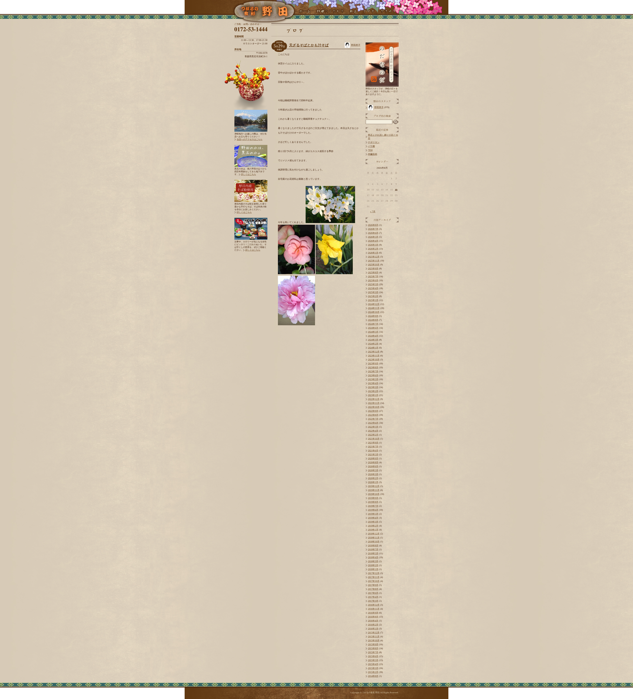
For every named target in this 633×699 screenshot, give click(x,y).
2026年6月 (373, 233)
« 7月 (372, 211)
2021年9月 (373, 442)
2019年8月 (373, 502)
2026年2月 (373, 249)
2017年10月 (373, 581)
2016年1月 (373, 628)
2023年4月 (373, 383)
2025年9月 (373, 268)
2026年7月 (373, 229)
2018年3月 (373, 561)
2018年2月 (373, 565)
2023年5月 (373, 379)
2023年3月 (373, 387)
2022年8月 (373, 415)
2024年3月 (373, 340)
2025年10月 (373, 264)
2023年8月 (373, 367)
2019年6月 (373, 510)
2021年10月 (373, 439)
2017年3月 (373, 601)
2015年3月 (373, 668)
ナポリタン (373, 142)
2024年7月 (373, 324)
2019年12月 (373, 486)
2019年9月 (373, 498)
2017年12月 (373, 573)
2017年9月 (373, 585)
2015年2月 (373, 672)
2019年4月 (373, 518)
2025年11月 (373, 260)
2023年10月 (373, 359)
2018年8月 (373, 545)
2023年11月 (373, 355)
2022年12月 (373, 399)
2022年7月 (373, 419)
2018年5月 (373, 553)
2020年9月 (373, 458)
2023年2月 (373, 391)
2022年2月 (373, 435)
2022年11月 (373, 403)
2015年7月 (373, 652)
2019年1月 (373, 530)
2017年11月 (373, 577)
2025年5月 (373, 284)
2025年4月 (373, 288)
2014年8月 (373, 676)
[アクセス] (388, 11)
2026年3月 (373, 245)
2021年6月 (373, 450)
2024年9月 (373, 316)
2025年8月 (373, 272)
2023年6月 (373, 375)
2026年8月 (373, 225)
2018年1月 (373, 569)
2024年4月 (373, 336)
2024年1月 (373, 348)
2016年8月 (373, 617)
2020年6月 (373, 466)
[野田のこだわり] (330, 11)
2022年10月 (373, 407)
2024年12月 (373, 304)
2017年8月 (373, 589)
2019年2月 (373, 526)
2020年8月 (373, 462)
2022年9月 (373, 411)
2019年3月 (373, 522)
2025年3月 (373, 292)
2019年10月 (373, 494)
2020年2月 (373, 478)
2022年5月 (373, 427)
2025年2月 (373, 296)
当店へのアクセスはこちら (249, 139)
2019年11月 (373, 490)
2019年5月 (373, 514)
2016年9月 (373, 613)
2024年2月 (373, 344)
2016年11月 (373, 609)
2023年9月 (373, 363)
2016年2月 (373, 624)
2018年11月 (373, 537)
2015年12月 (373, 632)
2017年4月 (373, 597)
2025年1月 (373, 300)
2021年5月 (373, 454)
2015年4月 (373, 664)
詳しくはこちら (248, 174)
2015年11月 (373, 636)
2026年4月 (373, 241)
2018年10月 (373, 541)
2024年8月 (373, 320)
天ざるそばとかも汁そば (309, 45)
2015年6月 (373, 656)
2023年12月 (373, 351)
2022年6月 (373, 423)
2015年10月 (373, 640)
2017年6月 (373, 593)
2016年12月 (373, 605)
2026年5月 (373, 237)
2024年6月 (373, 328)
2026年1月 (373, 253)
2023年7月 (373, 371)
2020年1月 (373, 482)
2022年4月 (373, 431)
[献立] (353, 11)
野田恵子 (355, 45)
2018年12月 (373, 533)
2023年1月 (373, 395)
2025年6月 (373, 280)
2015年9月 (373, 644)
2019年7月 (373, 506)
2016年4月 (373, 621)
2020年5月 (373, 470)
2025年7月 (373, 276)
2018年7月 (373, 549)
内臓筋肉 (372, 154)
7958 (370, 150)
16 (396, 189)
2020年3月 (373, 474)
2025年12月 (373, 257)
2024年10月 (373, 312)
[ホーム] (305, 11)
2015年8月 (373, 648)
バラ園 (371, 146)
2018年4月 (373, 557)
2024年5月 (373, 332)
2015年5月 (373, 660)
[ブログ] (369, 11)
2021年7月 (373, 446)
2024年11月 (373, 308)
